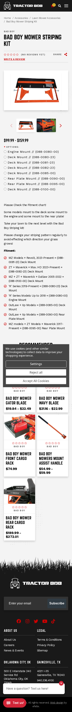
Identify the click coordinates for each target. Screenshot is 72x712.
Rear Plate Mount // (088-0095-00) (36, 184)
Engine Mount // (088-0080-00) (33, 152)
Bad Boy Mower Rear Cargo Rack (18, 522)
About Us (10, 630)
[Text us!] (14, 704)
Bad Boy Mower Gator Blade (18, 400)
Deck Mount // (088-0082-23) (31, 168)
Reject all (36, 372)
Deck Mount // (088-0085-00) (32, 173)
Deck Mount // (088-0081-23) (31, 162)
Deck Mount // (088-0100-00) (31, 189)
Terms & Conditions (49, 639)
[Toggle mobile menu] (66, 5)
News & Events (14, 650)
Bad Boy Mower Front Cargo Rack (18, 458)
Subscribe (56, 603)
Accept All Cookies (36, 381)
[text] (11, 55)
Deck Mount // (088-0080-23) (31, 157)
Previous (12, 125)
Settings (36, 364)
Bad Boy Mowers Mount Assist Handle (51, 458)
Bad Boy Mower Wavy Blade (52, 400)
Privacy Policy (46, 645)
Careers (9, 645)
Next (60, 125)
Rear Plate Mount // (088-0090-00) (36, 178)
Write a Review (14, 59)
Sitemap (42, 650)
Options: (11, 147)
